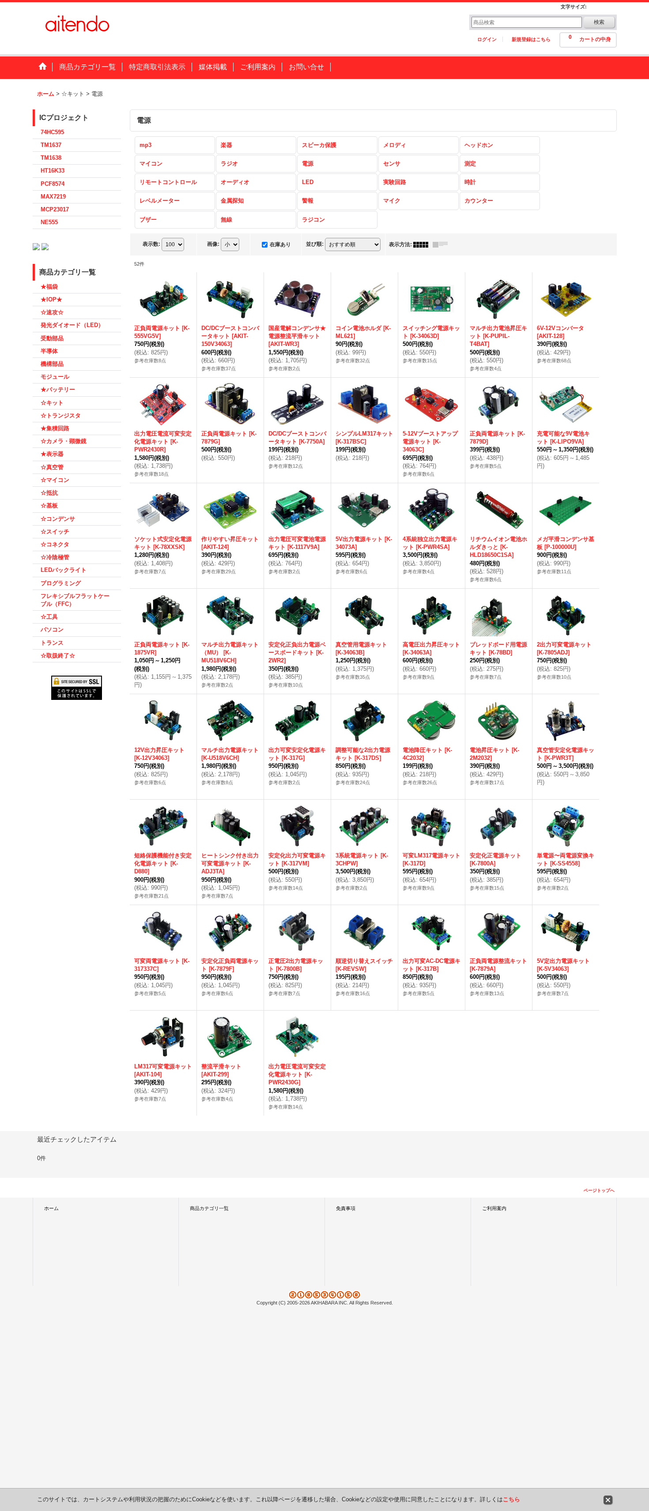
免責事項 (345, 1208)
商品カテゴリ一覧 (209, 1208)
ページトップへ (599, 1190)
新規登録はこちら (531, 39)
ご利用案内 (494, 1208)
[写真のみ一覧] (423, 244)
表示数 (151, 244)
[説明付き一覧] (442, 244)
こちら (511, 1499)
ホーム (51, 1208)
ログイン (487, 39)
